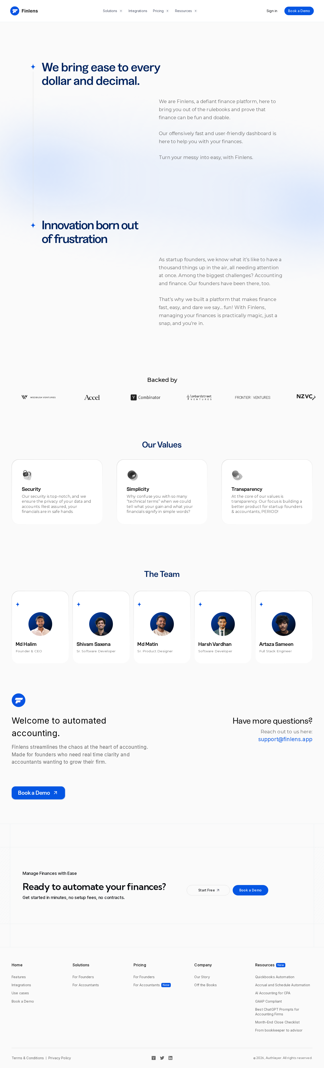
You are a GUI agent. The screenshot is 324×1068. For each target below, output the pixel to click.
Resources (183, 11)
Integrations (138, 11)
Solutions (110, 11)
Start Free (206, 890)
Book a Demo (299, 11)
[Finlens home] (24, 11)
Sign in (272, 11)
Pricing (158, 11)
